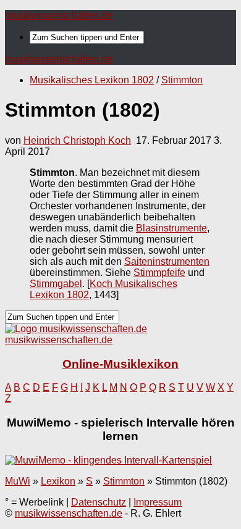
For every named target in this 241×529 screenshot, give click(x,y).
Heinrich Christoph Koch (77, 140)
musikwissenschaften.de (58, 15)
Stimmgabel (56, 283)
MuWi (17, 481)
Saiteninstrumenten (166, 261)
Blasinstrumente (171, 228)
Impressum (157, 502)
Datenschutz (98, 502)
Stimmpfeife (159, 272)
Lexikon (58, 481)
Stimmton (182, 80)
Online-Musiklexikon (120, 363)
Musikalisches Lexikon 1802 (92, 80)
